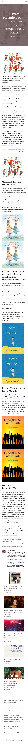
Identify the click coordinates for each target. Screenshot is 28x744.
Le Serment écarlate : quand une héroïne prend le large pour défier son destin (13, 612)
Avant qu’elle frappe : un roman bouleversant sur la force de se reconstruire (13, 588)
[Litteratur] (2, 2)
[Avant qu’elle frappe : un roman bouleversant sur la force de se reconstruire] (14, 583)
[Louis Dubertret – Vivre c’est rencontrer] (14, 656)
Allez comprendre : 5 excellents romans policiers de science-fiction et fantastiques (14, 709)
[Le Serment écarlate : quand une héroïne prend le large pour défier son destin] (14, 607)
